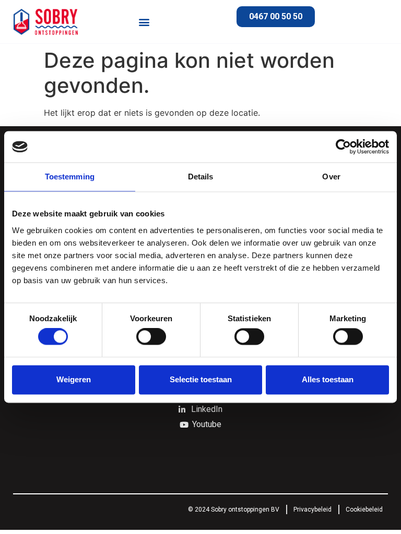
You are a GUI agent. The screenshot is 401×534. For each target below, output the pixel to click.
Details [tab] (201, 176)
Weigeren (73, 379)
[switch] (151, 337)
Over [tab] (331, 176)
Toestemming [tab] (70, 176)
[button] (143, 21)
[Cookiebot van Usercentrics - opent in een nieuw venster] (343, 146)
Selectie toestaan (201, 379)
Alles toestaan (327, 379)
